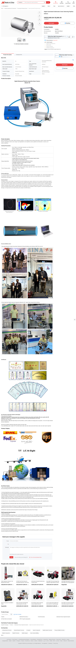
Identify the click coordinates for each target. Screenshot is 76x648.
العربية (44, 640)
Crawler (2, 616)
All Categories (5, 6)
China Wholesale (33, 639)
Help (54, 6)
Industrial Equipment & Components (10, 8)
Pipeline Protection (15, 633)
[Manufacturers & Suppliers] (7, 2)
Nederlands (40, 640)
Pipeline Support (25, 633)
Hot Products (9, 639)
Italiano (32, 640)
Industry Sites (45, 639)
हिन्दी (54, 640)
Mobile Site (63, 639)
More (2, 635)
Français (22, 640)
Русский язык (27, 640)
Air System (28, 630)
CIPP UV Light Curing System (25, 618)
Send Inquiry (51, 23)
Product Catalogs (18, 614)
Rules (74, 6)
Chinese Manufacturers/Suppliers (24, 639)
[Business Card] (73, 59)
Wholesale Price (39, 639)
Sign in (73, 3)
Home (2, 8)
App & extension (61, 6)
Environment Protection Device (22, 8)
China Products (14, 639)
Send (11, 557)
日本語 (51, 640)
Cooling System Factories (6, 630)
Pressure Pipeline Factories (59, 630)
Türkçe (61, 640)
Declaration (50, 643)
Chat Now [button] (68, 23)
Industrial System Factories (19, 630)
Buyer (49, 6)
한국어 (48, 640)
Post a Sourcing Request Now (35, 557)
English (10, 640)
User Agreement (44, 643)
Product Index (58, 639)
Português (18, 640)
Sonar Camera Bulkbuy (34, 633)
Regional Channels (52, 639)
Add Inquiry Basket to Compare (21, 43)
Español (14, 640)
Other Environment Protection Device (34, 8)
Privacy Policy (55, 643)
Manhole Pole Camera (24, 616)
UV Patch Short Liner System (6, 618)
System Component (36, 630)
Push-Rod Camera (41, 616)
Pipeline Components (6, 633)
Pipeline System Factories (47, 630)
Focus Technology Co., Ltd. (30, 643)
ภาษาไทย (57, 640)
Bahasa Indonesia (71, 640)
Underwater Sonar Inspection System (63, 616)
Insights (68, 639)
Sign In (46, 49)
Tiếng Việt (65, 640)
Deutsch (36, 640)
